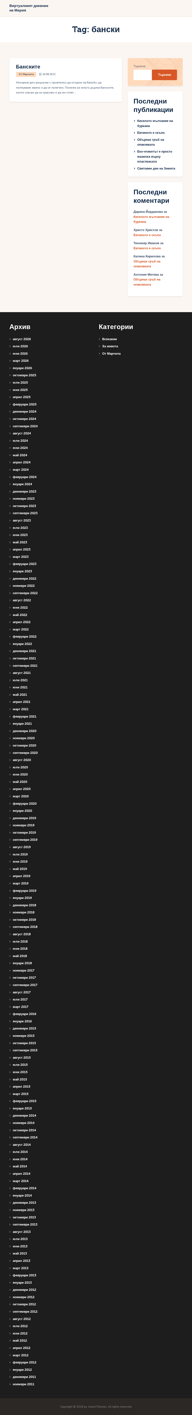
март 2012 (20, 1355)
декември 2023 (24, 491)
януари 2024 (22, 484)
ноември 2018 (23, 912)
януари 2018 (22, 963)
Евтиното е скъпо (151, 133)
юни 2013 (20, 1246)
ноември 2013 (23, 1210)
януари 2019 (22, 898)
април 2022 (22, 622)
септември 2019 (25, 840)
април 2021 (21, 702)
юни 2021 (20, 687)
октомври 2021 (24, 658)
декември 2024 (24, 411)
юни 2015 (20, 1072)
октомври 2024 (24, 419)
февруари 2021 (24, 716)
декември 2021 (24, 651)
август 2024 (22, 433)
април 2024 (22, 462)
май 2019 (20, 869)
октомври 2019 (24, 832)
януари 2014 (22, 1195)
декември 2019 (24, 818)
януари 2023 (22, 571)
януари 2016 (22, 1021)
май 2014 (20, 1166)
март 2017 (20, 1007)
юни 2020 (20, 774)
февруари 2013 (24, 1275)
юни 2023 (20, 535)
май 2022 (20, 615)
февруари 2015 (24, 1101)
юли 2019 (20, 854)
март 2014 (20, 1181)
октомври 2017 (24, 977)
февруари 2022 (25, 636)
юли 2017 (20, 999)
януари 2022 (22, 644)
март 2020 (21, 796)
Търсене (140, 66)
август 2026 (22, 339)
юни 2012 (20, 1333)
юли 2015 (20, 1065)
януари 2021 (22, 723)
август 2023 (22, 520)
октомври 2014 (24, 1130)
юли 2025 (20, 382)
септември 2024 (25, 426)
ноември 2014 (23, 1123)
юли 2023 (20, 528)
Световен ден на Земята (156, 168)
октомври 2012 (24, 1304)
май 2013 (20, 1253)
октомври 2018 (24, 920)
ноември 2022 (24, 586)
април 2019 (21, 876)
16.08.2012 (49, 74)
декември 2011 (24, 1377)
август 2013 (22, 1232)
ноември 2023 (23, 498)
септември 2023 (25, 513)
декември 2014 (24, 1115)
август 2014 (22, 1145)
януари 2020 (22, 811)
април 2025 (22, 397)
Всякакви (109, 339)
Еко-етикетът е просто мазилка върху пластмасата (154, 156)
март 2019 (20, 883)
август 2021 (22, 673)
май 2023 (20, 542)
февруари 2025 (25, 404)
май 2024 (20, 455)
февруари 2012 (24, 1362)
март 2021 (20, 709)
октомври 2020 (24, 745)
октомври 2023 (24, 506)
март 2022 (21, 629)
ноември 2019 (23, 825)
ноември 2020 (24, 738)
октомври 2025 (24, 375)
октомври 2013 (24, 1217)
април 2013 (21, 1261)
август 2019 (22, 847)
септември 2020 (25, 753)
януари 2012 (22, 1370)
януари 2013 (22, 1282)
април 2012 (21, 1348)
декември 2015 (24, 1028)
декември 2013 (24, 1202)
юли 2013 (20, 1239)
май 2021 (20, 694)
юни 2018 (20, 948)
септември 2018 (25, 927)
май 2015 (20, 1079)
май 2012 (20, 1340)
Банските (28, 67)
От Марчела (26, 74)
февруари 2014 (24, 1188)
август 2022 (22, 600)
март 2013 (20, 1268)
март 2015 (20, 1094)
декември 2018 (24, 905)
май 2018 (20, 956)
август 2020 (22, 760)
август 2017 (22, 992)
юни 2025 (20, 390)
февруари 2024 (25, 477)
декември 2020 (24, 731)
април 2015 (21, 1086)
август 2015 (22, 1057)
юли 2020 (20, 767)
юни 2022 (20, 607)
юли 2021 (20, 680)
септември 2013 (25, 1224)
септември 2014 (25, 1137)
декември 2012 (24, 1290)
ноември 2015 (23, 1036)
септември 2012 (25, 1311)
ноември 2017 (23, 970)
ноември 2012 (23, 1297)
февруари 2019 (24, 891)
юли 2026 (20, 346)
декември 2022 (24, 578)
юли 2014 (20, 1152)
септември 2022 (25, 593)
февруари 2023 (24, 564)
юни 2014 (20, 1159)
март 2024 (21, 469)
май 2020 (20, 782)
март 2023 (20, 557)
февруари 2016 (24, 1014)
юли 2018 (20, 941)
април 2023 (21, 549)
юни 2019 (20, 861)
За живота (110, 346)
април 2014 (21, 1173)
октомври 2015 (24, 1043)
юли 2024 (20, 441)
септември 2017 (25, 985)
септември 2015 (25, 1050)
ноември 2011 (23, 1384)
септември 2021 (25, 666)
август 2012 (22, 1319)
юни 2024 (20, 448)
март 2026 (21, 361)
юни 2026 (20, 353)
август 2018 (22, 934)
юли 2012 (20, 1326)
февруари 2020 (25, 803)
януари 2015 (22, 1108)
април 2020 (22, 789)
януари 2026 (22, 368)
